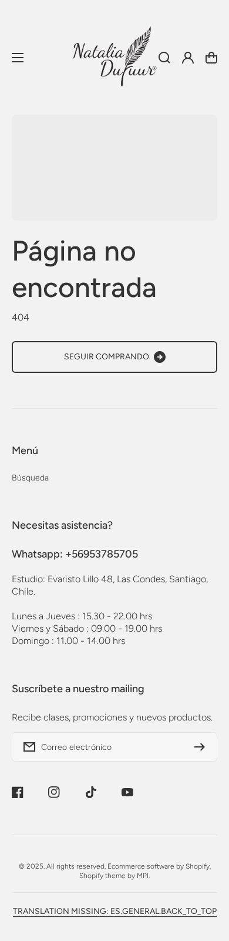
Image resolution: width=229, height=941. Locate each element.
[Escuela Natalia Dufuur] (114, 57)
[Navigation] (17, 58)
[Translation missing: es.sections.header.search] (164, 57)
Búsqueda (30, 478)
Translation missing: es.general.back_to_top (115, 911)
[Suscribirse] (202, 747)
